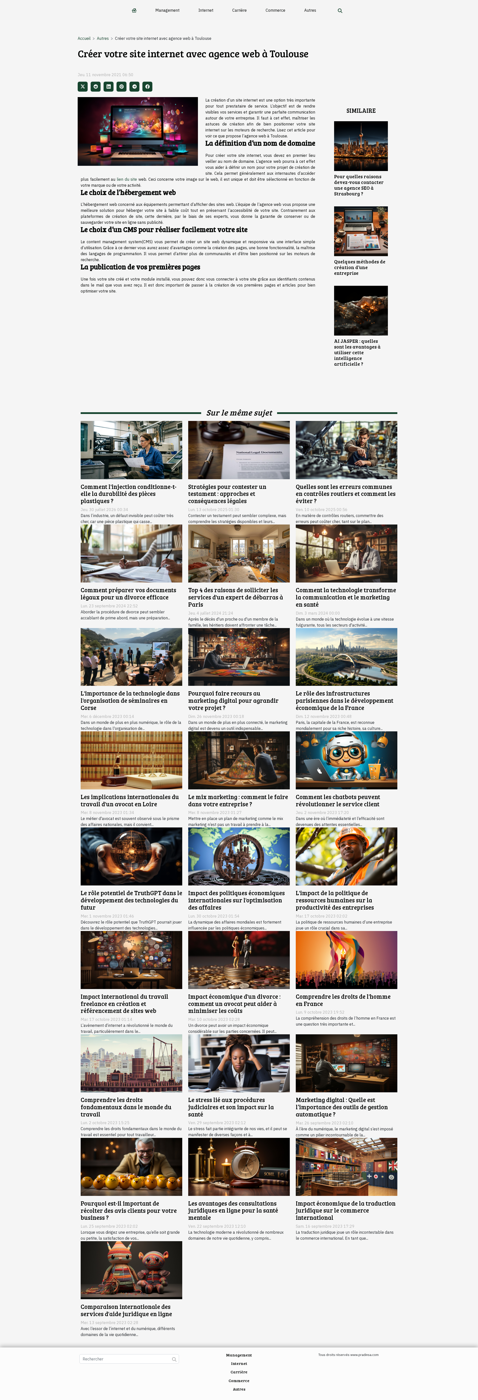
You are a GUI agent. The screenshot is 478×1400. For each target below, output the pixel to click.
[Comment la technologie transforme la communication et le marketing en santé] (346, 553)
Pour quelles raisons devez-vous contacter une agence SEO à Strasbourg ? (359, 185)
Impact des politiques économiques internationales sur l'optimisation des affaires (236, 900)
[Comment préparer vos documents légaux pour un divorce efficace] (131, 553)
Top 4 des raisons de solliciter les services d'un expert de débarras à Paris (235, 597)
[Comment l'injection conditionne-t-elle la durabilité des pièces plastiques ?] (131, 449)
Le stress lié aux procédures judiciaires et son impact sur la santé (231, 1107)
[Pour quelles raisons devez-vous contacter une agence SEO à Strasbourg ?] (361, 145)
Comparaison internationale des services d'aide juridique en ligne (126, 1310)
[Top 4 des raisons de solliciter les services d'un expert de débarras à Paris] (239, 553)
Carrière (239, 10)
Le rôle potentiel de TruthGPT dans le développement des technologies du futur (131, 900)
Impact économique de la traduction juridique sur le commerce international (346, 1210)
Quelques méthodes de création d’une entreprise (359, 267)
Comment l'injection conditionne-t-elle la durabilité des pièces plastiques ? (129, 493)
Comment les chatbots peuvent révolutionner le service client (338, 800)
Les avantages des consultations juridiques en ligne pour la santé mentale (233, 1210)
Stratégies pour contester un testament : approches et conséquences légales (227, 493)
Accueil (84, 38)
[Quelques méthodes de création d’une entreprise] (361, 230)
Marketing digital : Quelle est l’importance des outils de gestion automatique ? (342, 1107)
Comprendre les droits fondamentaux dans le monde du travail (126, 1107)
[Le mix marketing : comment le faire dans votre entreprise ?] (239, 759)
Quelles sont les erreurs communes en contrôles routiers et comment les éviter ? (346, 493)
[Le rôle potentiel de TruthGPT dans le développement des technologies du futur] (131, 856)
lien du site (127, 179)
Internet (205, 10)
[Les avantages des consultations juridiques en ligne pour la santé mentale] (239, 1166)
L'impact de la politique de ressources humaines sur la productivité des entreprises (335, 900)
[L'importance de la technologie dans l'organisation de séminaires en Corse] (131, 656)
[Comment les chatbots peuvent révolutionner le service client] (346, 759)
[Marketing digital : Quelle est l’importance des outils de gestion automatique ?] (346, 1062)
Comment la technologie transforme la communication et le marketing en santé (346, 597)
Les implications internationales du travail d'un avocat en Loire (130, 800)
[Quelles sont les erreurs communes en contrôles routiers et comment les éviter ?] (346, 449)
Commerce (275, 10)
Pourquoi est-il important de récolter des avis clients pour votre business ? (129, 1210)
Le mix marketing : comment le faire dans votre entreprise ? (238, 800)
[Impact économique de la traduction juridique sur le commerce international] (346, 1166)
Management (167, 10)
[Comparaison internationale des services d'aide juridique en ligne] (131, 1269)
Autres (310, 10)
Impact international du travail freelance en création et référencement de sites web (124, 1003)
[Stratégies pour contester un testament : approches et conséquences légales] (239, 449)
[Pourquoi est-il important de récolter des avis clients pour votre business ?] (131, 1166)
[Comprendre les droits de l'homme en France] (346, 959)
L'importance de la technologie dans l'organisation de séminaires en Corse (130, 700)
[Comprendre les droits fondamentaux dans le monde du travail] (131, 1062)
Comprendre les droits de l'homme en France (343, 1000)
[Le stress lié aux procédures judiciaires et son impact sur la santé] (239, 1062)
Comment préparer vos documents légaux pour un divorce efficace (128, 593)
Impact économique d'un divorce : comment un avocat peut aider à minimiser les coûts (234, 1003)
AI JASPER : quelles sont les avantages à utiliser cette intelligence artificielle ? (357, 352)
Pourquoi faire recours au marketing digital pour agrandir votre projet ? (233, 700)
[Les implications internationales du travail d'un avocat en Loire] (131, 759)
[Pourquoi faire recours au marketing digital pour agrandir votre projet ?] (239, 656)
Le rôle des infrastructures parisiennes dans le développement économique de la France (344, 700)
